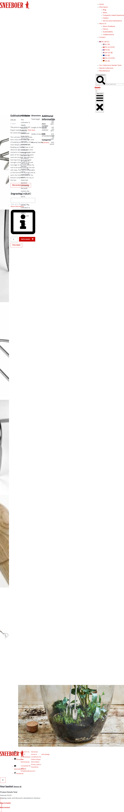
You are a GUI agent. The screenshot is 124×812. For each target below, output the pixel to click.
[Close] (3, 780)
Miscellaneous (104, 71)
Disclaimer (34, 767)
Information (103, 7)
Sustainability (108, 32)
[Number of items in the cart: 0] (96, 91)
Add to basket (25, 239)
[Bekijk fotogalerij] (4, 681)
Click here (31, 130)
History (105, 29)
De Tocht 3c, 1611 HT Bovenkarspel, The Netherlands (26, 757)
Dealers (106, 18)
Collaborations (108, 35)
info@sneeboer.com (28, 771)
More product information (20, 185)
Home (101, 4)
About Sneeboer (109, 26)
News (105, 13)
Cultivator (45, 143)
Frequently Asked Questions (113, 15)
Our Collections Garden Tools (110, 65)
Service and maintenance (112, 21)
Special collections (106, 68)
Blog (104, 10)
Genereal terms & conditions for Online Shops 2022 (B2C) (36, 757)
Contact (102, 37)
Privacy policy (36, 764)
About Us (102, 24)
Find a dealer (16, 245)
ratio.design (45, 754)
